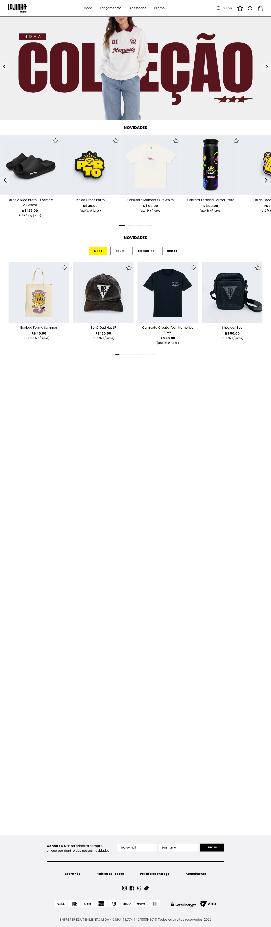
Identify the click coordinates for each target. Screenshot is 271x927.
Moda (88, 8)
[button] (10, 193)
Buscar (227, 8)
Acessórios (137, 8)
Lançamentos (110, 8)
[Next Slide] (265, 180)
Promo (159, 8)
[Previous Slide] (5, 180)
